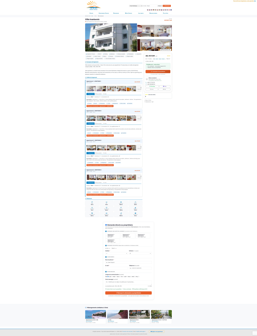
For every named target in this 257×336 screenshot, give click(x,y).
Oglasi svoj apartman (157, 331)
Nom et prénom (109, 259)
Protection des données (127, 331)
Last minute (140, 13)
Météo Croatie (128, 13)
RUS (129, 276)
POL (137, 276)
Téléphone (134, 265)
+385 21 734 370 (151, 82)
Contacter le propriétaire (159, 71)
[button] (158, 96)
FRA (106, 276)
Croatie (91, 13)
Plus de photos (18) (166, 49)
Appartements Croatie (104, 13)
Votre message (111, 279)
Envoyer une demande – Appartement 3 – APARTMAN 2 (100, 165)
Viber (165, 86)
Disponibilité (99, 93)
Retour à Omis (148, 100)
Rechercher (167, 5)
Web (165, 89)
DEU (118, 276)
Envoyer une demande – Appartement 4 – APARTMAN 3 (100, 194)
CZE (110, 276)
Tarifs (105, 93)
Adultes (107, 250)
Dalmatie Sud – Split (89, 15)
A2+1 (157, 58)
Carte (152, 89)
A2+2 (160, 58)
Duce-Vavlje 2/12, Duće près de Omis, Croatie (96, 21)
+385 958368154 (151, 84)
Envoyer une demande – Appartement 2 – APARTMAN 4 (100, 135)
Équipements (91, 93)
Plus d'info (165, 13)
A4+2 (163, 58)
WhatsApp (153, 86)
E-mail (107, 265)
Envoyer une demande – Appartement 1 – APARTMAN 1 (100, 106)
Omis (96, 15)
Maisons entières (153, 13)
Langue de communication (114, 274)
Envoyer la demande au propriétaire (129, 293)
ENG (114, 276)
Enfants (133, 250)
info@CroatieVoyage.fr (140, 331)
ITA (122, 276)
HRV (133, 276)
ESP (125, 276)
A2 (154, 58)
